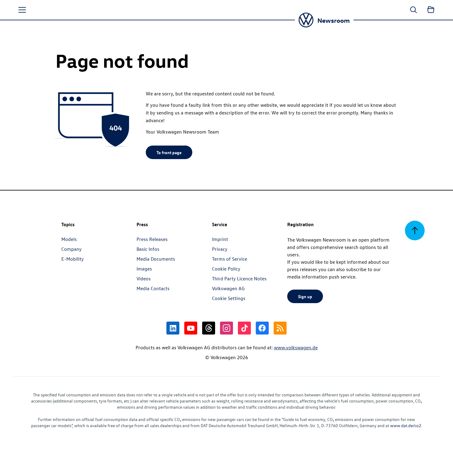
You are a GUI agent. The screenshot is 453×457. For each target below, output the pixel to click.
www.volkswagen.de (296, 347)
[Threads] (208, 328)
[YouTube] (190, 328)
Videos (144, 278)
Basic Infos (148, 249)
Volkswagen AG (228, 288)
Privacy (219, 249)
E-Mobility (72, 259)
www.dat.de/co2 (405, 425)
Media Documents (156, 259)
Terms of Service (229, 259)
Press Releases (152, 239)
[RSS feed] (280, 328)
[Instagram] (226, 328)
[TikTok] (244, 328)
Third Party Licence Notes (239, 278)
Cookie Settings (228, 298)
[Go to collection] (431, 10)
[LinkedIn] (172, 328)
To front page (169, 152)
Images (144, 269)
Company (71, 249)
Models (69, 239)
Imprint (220, 239)
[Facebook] (262, 328)
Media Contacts (153, 288)
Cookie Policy (226, 269)
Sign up (305, 296)
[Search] (413, 10)
